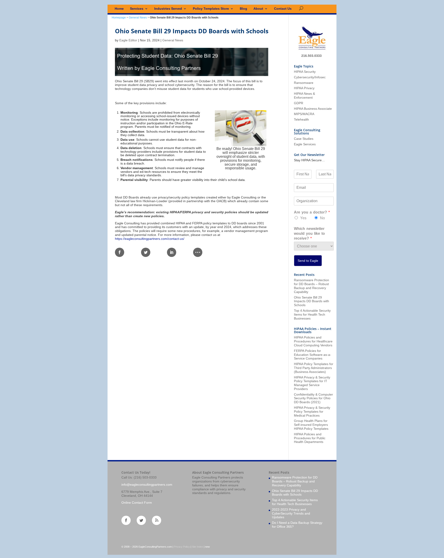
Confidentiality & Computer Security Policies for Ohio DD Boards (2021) (313, 398)
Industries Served (168, 8)
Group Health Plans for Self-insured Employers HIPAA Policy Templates (311, 424)
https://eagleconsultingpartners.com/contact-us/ (149, 239)
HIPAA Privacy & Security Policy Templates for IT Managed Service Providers (312, 383)
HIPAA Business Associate (313, 108)
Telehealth (301, 119)
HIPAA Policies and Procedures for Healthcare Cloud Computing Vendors (313, 341)
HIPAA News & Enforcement (304, 95)
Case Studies (303, 138)
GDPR (298, 103)
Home (119, 8)
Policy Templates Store (211, 8)
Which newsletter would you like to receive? (309, 233)
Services (136, 8)
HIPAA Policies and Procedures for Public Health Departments (309, 438)
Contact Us (283, 8)
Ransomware (303, 83)
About (258, 8)
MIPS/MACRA (304, 114)
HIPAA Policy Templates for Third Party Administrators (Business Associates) (313, 368)
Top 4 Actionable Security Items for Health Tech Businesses (312, 314)
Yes (303, 218)
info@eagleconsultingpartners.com (146, 484)
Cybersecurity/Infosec (310, 77)
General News (138, 17)
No (322, 218)
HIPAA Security (305, 71)
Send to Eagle (308, 260)
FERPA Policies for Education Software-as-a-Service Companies (312, 354)
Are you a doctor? (312, 212)
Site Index (197, 546)
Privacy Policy (182, 546)
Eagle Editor (128, 40)
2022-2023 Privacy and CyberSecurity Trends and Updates (291, 513)
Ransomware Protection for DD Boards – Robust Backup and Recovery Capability (311, 285)
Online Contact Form (136, 502)
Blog (243, 8)
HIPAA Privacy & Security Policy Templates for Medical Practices (312, 411)
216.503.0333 (311, 56)
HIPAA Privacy (304, 88)
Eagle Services (305, 144)
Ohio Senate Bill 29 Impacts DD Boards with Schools (311, 301)
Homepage (119, 17)
